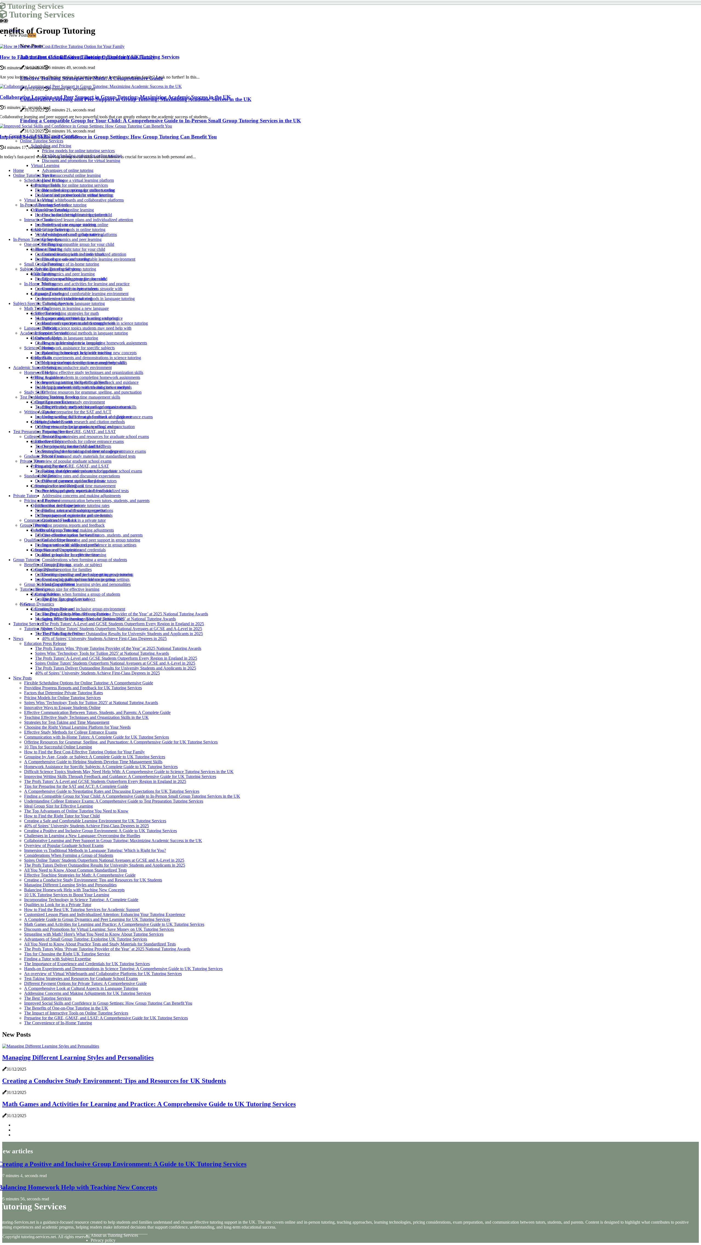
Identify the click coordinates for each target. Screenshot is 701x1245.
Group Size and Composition (49, 584)
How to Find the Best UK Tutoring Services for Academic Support (82, 909)
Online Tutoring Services (34, 175)
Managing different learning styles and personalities (86, 584)
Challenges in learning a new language (75, 308)
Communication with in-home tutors (66, 288)
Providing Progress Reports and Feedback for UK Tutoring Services (83, 687)
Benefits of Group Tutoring (47, 564)
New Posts (22, 678)
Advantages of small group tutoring (65, 269)
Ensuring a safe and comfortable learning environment (81, 293)
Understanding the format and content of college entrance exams (90, 451)
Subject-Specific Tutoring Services (43, 303)
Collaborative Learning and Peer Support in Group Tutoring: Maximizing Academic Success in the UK (113, 840)
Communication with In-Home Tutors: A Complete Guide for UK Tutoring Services (96, 737)
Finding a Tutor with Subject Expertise (57, 958)
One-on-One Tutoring (43, 244)
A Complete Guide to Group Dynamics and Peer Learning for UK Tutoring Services (97, 919)
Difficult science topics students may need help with (86, 328)
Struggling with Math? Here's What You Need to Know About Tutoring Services (93, 934)
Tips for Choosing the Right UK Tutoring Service (67, 954)
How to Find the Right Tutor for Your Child (62, 816)
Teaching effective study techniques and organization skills (92, 372)
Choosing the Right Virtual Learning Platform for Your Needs (77, 727)
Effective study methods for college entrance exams (79, 441)
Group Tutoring (33, 525)
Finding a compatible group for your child (78, 244)
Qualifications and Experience (50, 540)
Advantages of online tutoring (67, 170)
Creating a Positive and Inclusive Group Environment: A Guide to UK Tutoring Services (100, 830)
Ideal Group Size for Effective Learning (58, 806)
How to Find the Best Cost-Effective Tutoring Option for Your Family (84, 752)
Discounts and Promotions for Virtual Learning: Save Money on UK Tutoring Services (99, 929)
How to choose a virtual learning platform (78, 180)
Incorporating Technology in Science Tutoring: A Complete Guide (81, 899)
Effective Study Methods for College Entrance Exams (70, 732)
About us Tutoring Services (114, 1235)
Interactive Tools (38, 219)
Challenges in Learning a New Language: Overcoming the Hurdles (82, 835)
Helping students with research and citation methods (80, 421)
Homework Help (38, 372)
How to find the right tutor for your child (70, 249)
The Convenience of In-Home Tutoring (58, 1023)
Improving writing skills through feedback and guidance (83, 416)
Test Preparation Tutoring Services (43, 431)
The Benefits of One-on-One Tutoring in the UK (66, 1008)
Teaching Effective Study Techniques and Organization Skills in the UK (86, 717)
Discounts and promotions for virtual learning (74, 195)
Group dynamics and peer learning (72, 239)
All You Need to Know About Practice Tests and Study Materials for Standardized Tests (100, 944)
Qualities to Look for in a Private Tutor (57, 904)
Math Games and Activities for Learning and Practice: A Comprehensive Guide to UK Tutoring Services (114, 924)
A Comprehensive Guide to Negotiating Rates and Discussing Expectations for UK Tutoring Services (111, 791)
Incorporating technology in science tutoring (73, 352)
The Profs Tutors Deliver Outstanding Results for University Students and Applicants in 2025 (122, 633)
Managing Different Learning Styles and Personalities (70, 885)
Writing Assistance (40, 412)
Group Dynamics (39, 604)
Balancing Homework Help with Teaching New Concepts (74, 889)
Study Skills (34, 392)
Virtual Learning (45, 165)
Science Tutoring (38, 347)
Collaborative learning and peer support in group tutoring (91, 540)
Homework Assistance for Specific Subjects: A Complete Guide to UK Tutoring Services (101, 766)
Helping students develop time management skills (77, 397)
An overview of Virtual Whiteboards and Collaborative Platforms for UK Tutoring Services (103, 973)
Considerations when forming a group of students (84, 559)
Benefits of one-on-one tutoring (62, 259)
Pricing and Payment (42, 500)
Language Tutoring (40, 328)
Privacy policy (103, 1240)
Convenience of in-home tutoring (70, 264)
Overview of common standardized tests (69, 481)
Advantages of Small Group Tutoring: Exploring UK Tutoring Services (85, 939)
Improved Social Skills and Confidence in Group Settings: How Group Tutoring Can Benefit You (108, 1003)
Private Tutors (25, 495)
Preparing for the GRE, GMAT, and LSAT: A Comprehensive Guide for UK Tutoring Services (106, 1018)
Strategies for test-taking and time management (75, 485)
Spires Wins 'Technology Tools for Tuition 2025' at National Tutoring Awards (102, 653)
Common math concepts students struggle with (75, 323)
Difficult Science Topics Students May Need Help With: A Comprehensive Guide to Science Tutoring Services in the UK (129, 771)
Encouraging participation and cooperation (71, 614)
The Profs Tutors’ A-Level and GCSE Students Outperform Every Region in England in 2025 (123, 623)
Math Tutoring (36, 308)
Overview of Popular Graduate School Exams (64, 845)
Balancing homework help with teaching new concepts (82, 387)
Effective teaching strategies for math (67, 313)
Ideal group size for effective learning (67, 589)
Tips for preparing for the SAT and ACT (76, 412)
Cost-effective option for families (63, 569)
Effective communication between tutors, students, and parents (96, 500)
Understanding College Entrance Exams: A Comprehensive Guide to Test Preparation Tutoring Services (113, 801)
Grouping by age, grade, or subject (72, 564)
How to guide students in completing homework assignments (87, 377)
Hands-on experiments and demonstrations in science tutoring (88, 357)
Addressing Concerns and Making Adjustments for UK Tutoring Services (87, 993)
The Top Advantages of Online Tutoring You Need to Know (76, 811)
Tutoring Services (28, 623)
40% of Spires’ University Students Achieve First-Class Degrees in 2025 (104, 638)
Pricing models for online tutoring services (71, 185)
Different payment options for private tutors (72, 515)
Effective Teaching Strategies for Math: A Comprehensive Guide (80, 875)
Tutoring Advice (38, 628)
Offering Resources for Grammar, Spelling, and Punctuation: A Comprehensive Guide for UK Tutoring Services (121, 742)
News (18, 638)
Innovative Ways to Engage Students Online (62, 707)
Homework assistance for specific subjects (78, 347)
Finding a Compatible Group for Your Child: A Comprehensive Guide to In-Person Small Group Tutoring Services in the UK (132, 796)
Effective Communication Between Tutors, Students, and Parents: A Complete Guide (97, 712)
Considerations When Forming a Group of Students (68, 855)
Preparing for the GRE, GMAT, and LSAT (79, 431)
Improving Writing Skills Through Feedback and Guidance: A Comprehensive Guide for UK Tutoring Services (120, 776)
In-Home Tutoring (40, 283)
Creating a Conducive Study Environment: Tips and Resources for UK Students (93, 880)
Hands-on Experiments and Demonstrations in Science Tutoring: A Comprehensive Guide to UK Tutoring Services (123, 968)
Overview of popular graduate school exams (73, 461)
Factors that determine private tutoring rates (72, 505)
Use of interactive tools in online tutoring (70, 229)
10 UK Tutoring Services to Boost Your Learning (66, 894)
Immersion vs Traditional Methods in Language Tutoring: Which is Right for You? (95, 850)
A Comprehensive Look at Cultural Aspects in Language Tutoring (81, 988)
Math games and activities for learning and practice (86, 283)
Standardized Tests (40, 476)
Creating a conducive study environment (77, 367)
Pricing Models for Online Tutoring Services (62, 697)
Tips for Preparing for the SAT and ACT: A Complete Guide (76, 786)
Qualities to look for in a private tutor (67, 554)
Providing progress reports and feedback (70, 525)
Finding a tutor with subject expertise (67, 545)
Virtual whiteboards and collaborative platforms (83, 200)
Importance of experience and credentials (70, 549)
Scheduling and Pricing (44, 180)
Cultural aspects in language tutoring (73, 303)
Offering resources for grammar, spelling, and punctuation (92, 392)
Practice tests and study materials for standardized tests (89, 456)
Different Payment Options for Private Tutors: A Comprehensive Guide (85, 983)
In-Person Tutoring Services (37, 239)
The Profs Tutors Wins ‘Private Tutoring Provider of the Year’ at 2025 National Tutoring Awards (125, 614)
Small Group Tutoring (43, 264)
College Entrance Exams (45, 436)
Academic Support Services (37, 367)
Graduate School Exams (45, 456)
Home (18, 170)
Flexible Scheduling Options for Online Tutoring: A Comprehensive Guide (88, 683)
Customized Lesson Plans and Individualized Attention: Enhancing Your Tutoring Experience (104, 914)
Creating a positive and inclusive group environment (80, 609)
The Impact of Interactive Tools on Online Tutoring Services (76, 1013)
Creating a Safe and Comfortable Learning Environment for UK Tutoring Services (95, 821)
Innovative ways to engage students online (71, 224)
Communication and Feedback (50, 520)
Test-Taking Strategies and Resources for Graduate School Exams (81, 978)
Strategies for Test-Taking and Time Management (66, 722)
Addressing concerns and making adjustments (81, 495)
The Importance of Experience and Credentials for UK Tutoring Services (87, 963)
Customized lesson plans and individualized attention (87, 219)
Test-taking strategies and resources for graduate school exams (95, 436)
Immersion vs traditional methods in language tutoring (81, 333)
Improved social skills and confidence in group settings (82, 579)
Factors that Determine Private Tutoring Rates (63, 692)
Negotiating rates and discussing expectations (81, 476)
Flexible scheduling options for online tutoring (75, 190)
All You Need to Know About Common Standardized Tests (75, 870)
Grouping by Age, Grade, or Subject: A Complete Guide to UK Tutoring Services (94, 756)
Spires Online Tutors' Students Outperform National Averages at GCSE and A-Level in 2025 (122, 628)
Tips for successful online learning (71, 175)
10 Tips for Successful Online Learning (58, 747)
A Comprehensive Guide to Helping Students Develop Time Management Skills (93, 761)
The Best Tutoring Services (58, 633)
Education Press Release (45, 643)
